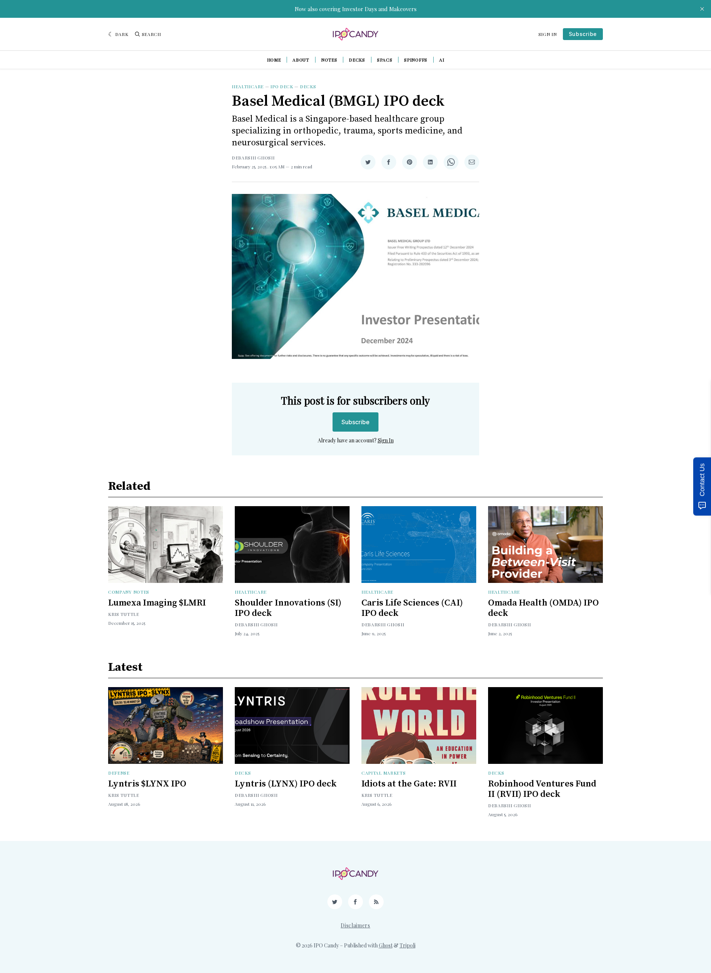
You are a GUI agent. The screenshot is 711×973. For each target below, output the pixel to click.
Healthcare (248, 86)
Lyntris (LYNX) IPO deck (286, 783)
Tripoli (407, 945)
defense (119, 773)
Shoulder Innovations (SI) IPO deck (288, 608)
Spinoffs (415, 60)
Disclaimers (355, 925)
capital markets (383, 773)
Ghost (386, 945)
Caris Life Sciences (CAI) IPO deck (412, 608)
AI (441, 60)
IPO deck (281, 86)
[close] (702, 9)
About (301, 60)
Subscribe (583, 34)
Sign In (547, 34)
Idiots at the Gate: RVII (409, 783)
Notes (329, 60)
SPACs (385, 60)
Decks (357, 60)
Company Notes (128, 592)
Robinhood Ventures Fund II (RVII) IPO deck (542, 789)
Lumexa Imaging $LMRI (157, 602)
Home (274, 60)
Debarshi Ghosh (253, 158)
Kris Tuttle (123, 614)
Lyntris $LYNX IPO (147, 783)
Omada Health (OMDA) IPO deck (543, 608)
